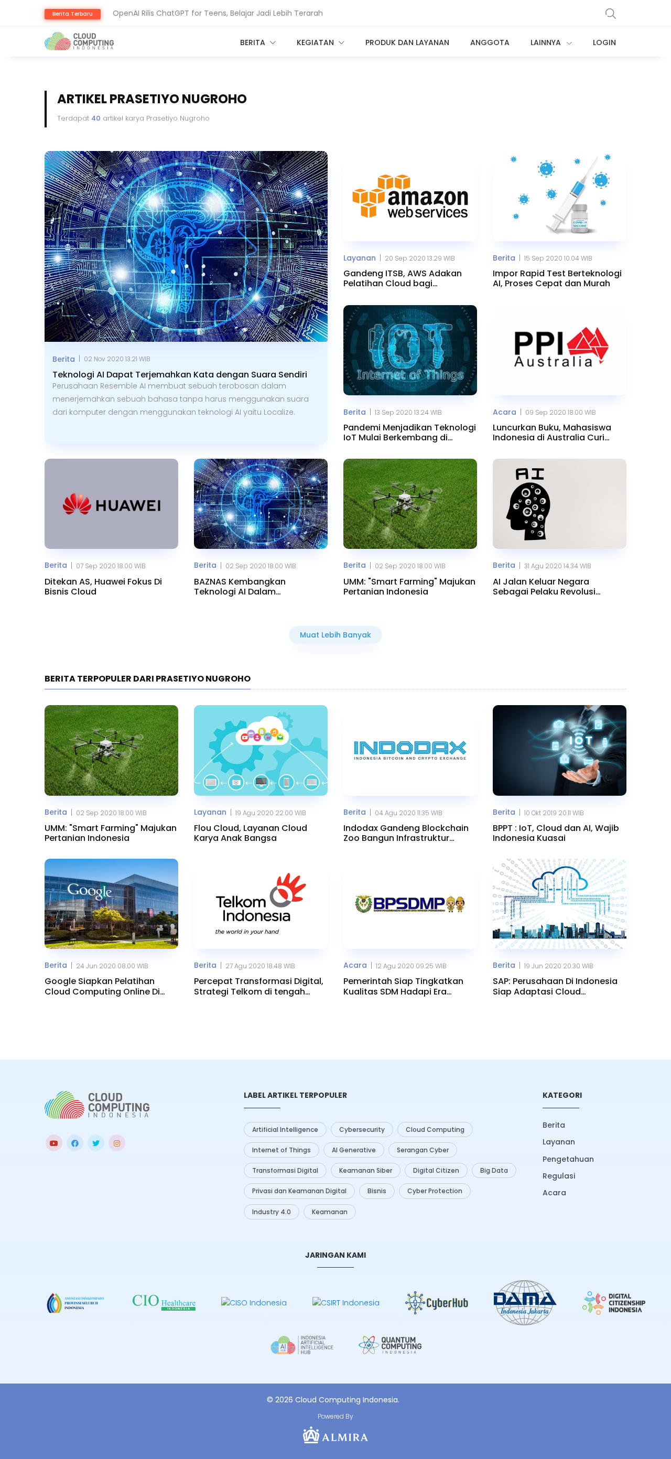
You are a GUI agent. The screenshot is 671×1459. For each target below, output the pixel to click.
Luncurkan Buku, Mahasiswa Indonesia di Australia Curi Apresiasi (552, 432)
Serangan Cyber (423, 1149)
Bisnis (376, 1190)
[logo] (97, 1105)
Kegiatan (316, 42)
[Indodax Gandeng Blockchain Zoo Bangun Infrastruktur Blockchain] (410, 750)
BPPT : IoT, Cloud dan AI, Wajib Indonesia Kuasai (556, 833)
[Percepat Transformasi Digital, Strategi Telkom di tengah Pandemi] (261, 904)
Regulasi (559, 1176)
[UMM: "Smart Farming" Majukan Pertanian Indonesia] (410, 504)
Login (604, 42)
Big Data (494, 1170)
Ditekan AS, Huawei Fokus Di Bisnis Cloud (103, 587)
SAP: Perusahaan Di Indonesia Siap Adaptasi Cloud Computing (555, 986)
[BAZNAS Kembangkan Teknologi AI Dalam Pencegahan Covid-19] (261, 504)
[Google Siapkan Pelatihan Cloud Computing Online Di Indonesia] (111, 904)
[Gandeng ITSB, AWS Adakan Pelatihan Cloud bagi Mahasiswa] (410, 196)
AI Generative (354, 1149)
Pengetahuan (568, 1159)
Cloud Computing (435, 1129)
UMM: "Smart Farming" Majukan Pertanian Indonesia (409, 587)
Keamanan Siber (365, 1170)
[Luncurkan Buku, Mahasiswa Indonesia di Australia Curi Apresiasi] (559, 350)
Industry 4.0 (271, 1211)
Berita (253, 42)
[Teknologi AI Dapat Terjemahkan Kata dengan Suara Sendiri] (186, 246)
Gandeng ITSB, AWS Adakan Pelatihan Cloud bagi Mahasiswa (402, 278)
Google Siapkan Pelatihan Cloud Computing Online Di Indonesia (102, 986)
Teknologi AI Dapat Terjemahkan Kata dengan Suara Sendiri (179, 375)
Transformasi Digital (285, 1170)
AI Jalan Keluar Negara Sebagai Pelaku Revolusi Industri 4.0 (544, 587)
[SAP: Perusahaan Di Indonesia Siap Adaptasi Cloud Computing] (559, 904)
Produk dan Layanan (407, 42)
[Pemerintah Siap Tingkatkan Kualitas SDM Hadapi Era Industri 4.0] (410, 904)
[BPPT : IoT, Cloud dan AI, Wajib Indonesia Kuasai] (559, 750)
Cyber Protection (434, 1190)
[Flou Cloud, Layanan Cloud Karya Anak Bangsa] (261, 750)
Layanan (359, 258)
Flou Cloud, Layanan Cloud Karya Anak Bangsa (250, 833)
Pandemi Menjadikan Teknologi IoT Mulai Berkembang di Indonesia (409, 432)
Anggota (490, 42)
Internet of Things (281, 1149)
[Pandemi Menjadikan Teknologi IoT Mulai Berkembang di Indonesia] (410, 350)
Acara (504, 412)
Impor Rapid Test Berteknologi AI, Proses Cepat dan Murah (557, 278)
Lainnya (547, 42)
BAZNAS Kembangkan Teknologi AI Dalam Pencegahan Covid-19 (240, 587)
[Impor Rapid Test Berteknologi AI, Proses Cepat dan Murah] (559, 196)
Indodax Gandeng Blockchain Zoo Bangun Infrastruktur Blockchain (406, 833)
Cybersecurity (362, 1129)
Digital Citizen (436, 1170)
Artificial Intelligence (285, 1129)
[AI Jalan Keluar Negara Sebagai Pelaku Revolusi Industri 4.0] (559, 504)
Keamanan (330, 1211)
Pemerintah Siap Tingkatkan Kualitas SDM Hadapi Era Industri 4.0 (403, 986)
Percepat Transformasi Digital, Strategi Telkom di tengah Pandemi (258, 986)
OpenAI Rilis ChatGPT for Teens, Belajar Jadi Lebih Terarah (218, 13)
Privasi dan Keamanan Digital (299, 1190)
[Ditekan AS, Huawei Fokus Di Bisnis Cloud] (111, 504)
